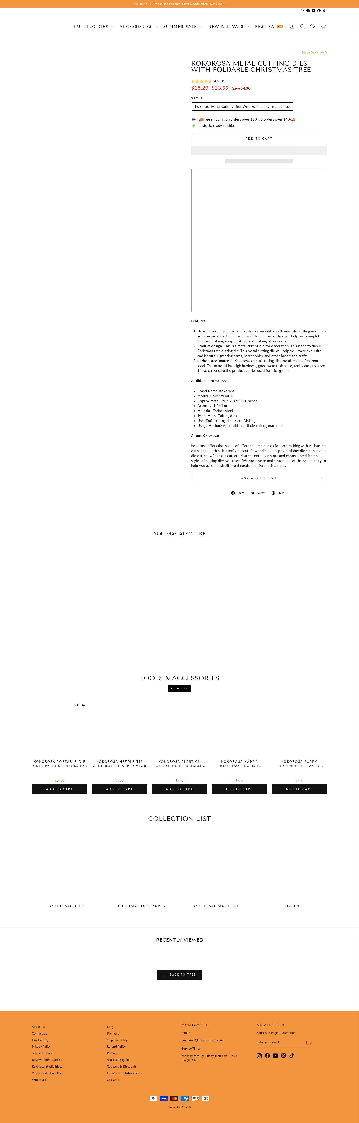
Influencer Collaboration (123, 1073)
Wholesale (39, 1079)
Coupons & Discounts (122, 1066)
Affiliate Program (118, 1060)
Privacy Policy (41, 1046)
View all (179, 688)
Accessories (137, 26)
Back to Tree (182, 974)
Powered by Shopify (179, 1106)
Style (197, 98)
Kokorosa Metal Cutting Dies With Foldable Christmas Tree (242, 106)
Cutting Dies (92, 26)
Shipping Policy (117, 1040)
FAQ (110, 1027)
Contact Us (39, 1033)
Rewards (113, 1053)
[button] (259, 150)
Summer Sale (181, 26)
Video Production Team (48, 1073)
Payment (113, 1033)
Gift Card (113, 1079)
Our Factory (40, 1040)
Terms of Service (43, 1053)
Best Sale (268, 26)
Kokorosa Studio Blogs (47, 1066)
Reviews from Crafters (47, 1060)
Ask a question (259, 478)
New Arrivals (227, 26)
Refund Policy (116, 1046)
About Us (38, 1027)
